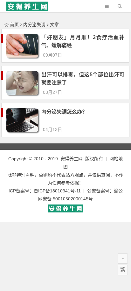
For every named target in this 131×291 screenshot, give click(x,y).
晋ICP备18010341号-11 (57, 190)
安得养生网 (71, 158)
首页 (14, 24)
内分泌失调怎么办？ (64, 111)
